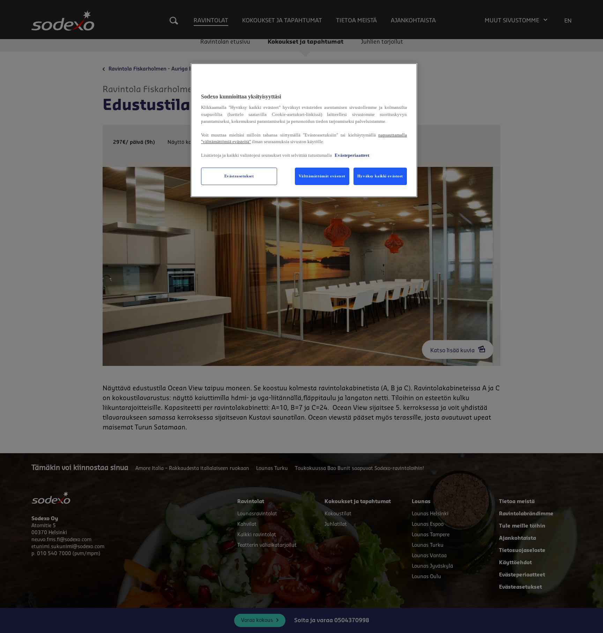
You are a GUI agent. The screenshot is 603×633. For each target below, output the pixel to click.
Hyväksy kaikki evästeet (380, 176)
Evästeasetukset (239, 176)
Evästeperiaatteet (352, 155)
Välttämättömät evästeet (322, 176)
